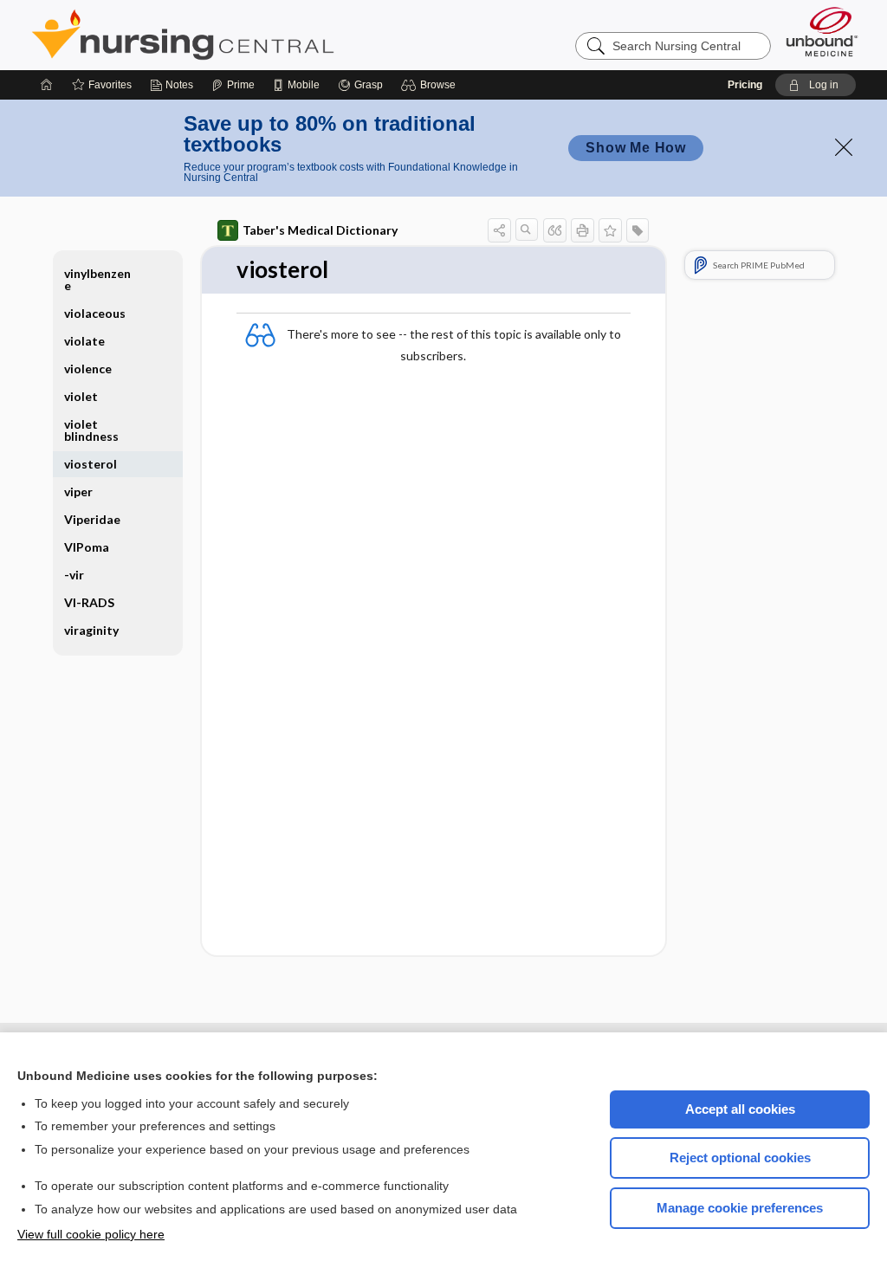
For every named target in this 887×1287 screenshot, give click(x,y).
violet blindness (91, 430)
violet (81, 396)
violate (84, 340)
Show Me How (636, 147)
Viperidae (92, 519)
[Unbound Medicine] (822, 31)
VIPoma (86, 547)
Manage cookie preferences (740, 1207)
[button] (431, 85)
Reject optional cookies (740, 1157)
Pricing (745, 85)
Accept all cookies (740, 1109)
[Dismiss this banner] (843, 147)
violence (88, 368)
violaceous (95, 313)
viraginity (91, 630)
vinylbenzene (97, 279)
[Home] (47, 85)
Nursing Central (247, 35)
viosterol (90, 463)
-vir (74, 574)
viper (78, 491)
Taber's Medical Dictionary (320, 230)
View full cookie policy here (91, 1234)
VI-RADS (89, 602)
